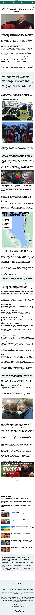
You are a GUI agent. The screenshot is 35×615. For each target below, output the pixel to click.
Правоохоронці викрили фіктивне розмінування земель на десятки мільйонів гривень (16, 506)
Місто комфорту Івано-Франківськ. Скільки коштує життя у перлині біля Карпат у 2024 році (22, 527)
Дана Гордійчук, (6, 12)
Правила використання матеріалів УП (28, 586)
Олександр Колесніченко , (13, 12)
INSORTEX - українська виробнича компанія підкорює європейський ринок (21, 513)
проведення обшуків (29, 161)
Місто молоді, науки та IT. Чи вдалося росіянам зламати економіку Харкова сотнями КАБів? (21, 541)
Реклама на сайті (4, 586)
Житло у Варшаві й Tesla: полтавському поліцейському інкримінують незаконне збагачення (16, 502)
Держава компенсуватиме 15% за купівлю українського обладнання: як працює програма (21, 520)
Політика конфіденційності (16, 586)
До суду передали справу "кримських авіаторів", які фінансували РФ (14, 498)
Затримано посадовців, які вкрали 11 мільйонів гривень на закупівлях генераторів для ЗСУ (16, 569)
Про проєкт (9, 586)
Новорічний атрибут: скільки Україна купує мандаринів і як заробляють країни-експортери (22, 534)
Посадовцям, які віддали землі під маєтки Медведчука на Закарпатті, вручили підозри (17, 566)
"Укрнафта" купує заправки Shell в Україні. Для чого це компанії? (21, 548)
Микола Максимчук (21, 12)
